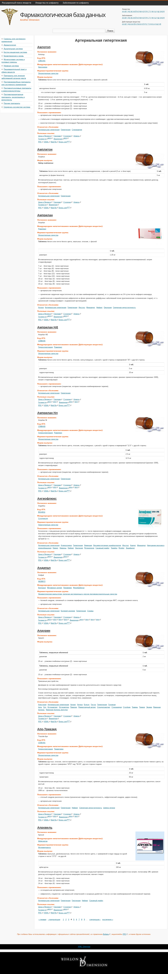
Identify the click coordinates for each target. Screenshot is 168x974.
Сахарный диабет (102, 548)
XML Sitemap (84, 946)
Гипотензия (76, 901)
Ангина (41, 307)
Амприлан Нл (47, 413)
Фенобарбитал (79, 588)
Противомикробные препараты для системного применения (16, 83)
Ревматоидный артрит (87, 707)
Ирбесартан (43, 841)
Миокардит (90, 307)
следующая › (95, 919)
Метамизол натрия (54, 588)
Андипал (44, 568)
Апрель (76, 136)
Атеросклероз (66, 545)
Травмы (135, 707)
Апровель (44, 827)
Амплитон (44, 149)
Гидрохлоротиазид (45, 347)
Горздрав (57, 136)
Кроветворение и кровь (14, 55)
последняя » (107, 919)
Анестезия (42, 705)
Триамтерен (58, 749)
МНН (49, 138)
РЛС (40, 142)
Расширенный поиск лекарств (16, 2)
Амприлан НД (47, 327)
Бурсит (87, 705)
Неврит (55, 548)
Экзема (149, 707)
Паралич (73, 707)
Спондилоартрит (103, 707)
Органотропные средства (48, 73)
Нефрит (99, 307)
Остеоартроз (64, 707)
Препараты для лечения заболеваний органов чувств (13, 76)
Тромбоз (114, 548)
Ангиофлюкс (47, 498)
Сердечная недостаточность (124, 307)
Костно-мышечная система (15, 52)
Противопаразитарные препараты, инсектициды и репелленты (13, 97)
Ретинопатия (89, 548)
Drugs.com (64, 142)
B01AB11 (41, 512)
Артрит (73, 705)
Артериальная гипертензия (49, 130)
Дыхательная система (13, 48)
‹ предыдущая (54, 919)
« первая (42, 919)
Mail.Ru (54, 142)
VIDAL (46, 142)
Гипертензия (65, 130)
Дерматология (10, 45)
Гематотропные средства (48, 525)
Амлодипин (42, 67)
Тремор (142, 707)
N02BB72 (41, 581)
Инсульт (82, 307)
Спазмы (90, 611)
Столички (67, 136)
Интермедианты (44, 847)
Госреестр (42, 139)
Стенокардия (77, 130)
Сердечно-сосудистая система (17, 107)
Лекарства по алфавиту (47, 2)
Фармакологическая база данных (62, 15)
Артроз (80, 705)
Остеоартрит (53, 707)
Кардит (133, 545)
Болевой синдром (68, 611)
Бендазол (42, 588)
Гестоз (93, 705)
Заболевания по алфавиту (76, 2)
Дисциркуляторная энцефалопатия (107, 545)
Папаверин (67, 588)
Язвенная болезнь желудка (57, 710)
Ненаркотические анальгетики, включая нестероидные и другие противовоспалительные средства (77, 594)
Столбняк (126, 707)
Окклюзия (108, 307)
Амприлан (45, 215)
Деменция (88, 545)
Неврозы (63, 548)
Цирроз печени (109, 808)
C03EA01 (41, 743)
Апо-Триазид (47, 729)
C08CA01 (41, 61)
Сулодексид (43, 518)
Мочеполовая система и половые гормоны (13, 60)
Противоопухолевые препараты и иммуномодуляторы (16, 89)
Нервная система (11, 65)
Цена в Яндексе (44, 136)
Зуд (44, 707)
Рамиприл (42, 229)
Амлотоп (44, 47)
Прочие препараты (12, 103)
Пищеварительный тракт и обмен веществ (14, 70)
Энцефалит (130, 548)
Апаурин (43, 630)
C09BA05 (41, 341)
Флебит (121, 548)
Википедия (58, 139)
